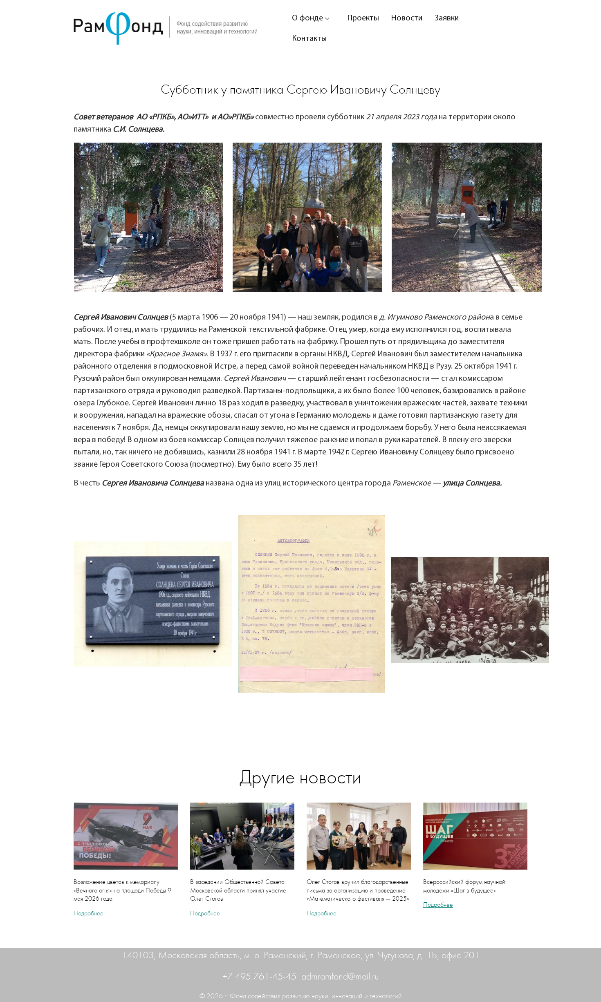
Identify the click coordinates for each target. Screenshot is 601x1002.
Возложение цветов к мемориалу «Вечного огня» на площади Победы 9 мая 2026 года (122, 890)
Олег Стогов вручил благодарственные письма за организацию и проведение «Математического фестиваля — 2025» (358, 890)
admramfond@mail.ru (340, 976)
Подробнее (88, 913)
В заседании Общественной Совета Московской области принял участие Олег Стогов (238, 890)
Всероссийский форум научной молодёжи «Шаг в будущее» (464, 886)
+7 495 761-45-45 (260, 976)
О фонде (307, 18)
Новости (406, 18)
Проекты (363, 18)
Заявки (447, 18)
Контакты (309, 39)
